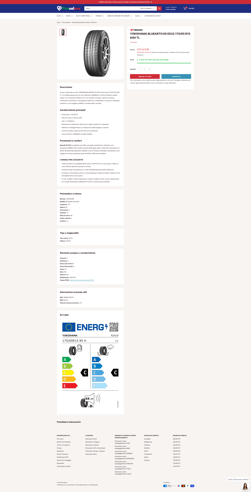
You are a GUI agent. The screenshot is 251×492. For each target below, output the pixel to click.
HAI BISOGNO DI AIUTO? (153, 16)
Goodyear (147, 439)
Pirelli (146, 451)
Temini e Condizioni (63, 445)
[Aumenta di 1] (150, 69)
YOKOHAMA (133, 42)
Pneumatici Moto (91, 454)
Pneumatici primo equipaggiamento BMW (122, 447)
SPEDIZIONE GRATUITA (144, 52)
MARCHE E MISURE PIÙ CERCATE (118, 16)
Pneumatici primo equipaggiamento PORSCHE (124, 463)
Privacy (59, 448)
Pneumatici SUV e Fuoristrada (95, 448)
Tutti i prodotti (66, 22)
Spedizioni (60, 451)
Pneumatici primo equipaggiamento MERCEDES (124, 457)
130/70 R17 (176, 466)
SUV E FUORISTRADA (83, 16)
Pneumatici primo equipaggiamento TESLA (123, 468)
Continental (148, 454)
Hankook (147, 445)
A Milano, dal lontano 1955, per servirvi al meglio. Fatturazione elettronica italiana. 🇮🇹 (125, 2)
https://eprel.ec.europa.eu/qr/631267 (82, 280)
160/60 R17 (176, 460)
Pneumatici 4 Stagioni (92, 442)
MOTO (68, 16)
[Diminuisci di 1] (139, 69)
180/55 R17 (176, 457)
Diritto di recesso (62, 454)
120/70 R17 (176, 454)
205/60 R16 (176, 451)
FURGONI (99, 16)
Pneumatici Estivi (91, 439)
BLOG (137, 16)
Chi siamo (60, 439)
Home (58, 22)
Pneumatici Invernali (92, 445)
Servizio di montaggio (64, 460)
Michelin (147, 448)
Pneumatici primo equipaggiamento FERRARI (123, 452)
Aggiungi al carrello (144, 76)
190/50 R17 (176, 463)
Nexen (146, 457)
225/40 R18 (176, 445)
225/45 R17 (176, 442)
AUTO (59, 16)
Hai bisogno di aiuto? (64, 466)
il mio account (170, 9)
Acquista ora (176, 76)
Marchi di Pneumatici (64, 442)
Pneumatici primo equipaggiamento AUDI (122, 442)
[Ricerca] (159, 8)
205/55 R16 (176, 439)
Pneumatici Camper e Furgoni (95, 451)
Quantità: (133, 69)
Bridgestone (148, 442)
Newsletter (60, 463)
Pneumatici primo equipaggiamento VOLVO (123, 473)
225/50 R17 (176, 448)
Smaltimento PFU (62, 457)
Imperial (147, 460)
